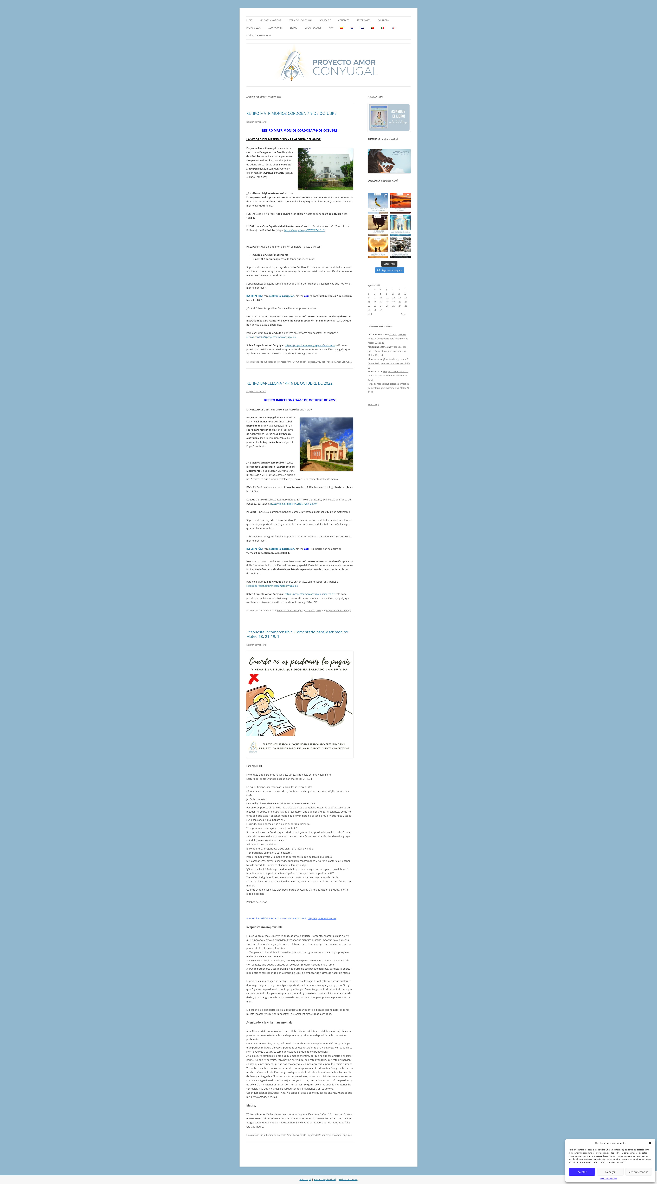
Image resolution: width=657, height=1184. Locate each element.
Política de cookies (608, 1178)
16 (375, 301)
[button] (650, 1143)
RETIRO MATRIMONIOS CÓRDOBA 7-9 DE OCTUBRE (291, 113)
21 (405, 301)
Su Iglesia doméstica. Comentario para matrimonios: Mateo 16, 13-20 (388, 375)
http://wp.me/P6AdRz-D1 (322, 918)
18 (387, 301)
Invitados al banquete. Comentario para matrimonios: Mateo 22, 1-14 (387, 351)
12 (393, 297)
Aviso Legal (373, 404)
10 (381, 297)
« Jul (370, 314)
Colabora (383, 20)
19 (393, 301)
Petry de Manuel (376, 383)
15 (369, 301)
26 (393, 305)
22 (369, 305)
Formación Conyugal (300, 20)
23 (375, 305)
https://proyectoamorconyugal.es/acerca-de (310, 345)
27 (399, 305)
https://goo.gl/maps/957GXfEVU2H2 (304, 230)
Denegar (610, 1172)
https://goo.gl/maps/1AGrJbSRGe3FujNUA (293, 503)
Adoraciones (275, 27)
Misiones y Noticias (270, 20)
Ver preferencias (638, 1172)
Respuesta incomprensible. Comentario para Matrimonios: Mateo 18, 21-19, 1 (297, 634)
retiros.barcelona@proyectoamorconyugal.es (272, 585)
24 (381, 305)
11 (387, 297)
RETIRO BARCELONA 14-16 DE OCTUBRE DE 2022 (289, 383)
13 (399, 297)
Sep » (404, 314)
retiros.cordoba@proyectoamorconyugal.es (271, 337)
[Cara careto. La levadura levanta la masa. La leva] (400, 203)
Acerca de (325, 20)
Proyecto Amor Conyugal (289, 361)
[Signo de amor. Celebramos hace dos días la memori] (378, 225)
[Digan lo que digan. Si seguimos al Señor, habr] (400, 225)
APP (331, 27)
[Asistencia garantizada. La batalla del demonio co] (400, 247)
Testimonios (363, 20)
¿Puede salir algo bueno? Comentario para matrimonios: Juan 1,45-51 (389, 363)
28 (405, 305)
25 (387, 305)
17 (381, 301)
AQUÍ (395, 138)
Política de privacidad (258, 35)
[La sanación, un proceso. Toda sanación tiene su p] (378, 203)
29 (369, 309)
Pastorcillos (253, 27)
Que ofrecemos (313, 27)
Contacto (343, 20)
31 (381, 309)
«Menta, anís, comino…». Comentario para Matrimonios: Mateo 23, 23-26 (388, 338)
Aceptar (582, 1172)
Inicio (249, 20)
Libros (293, 27)
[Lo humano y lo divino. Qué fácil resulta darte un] (378, 247)
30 (375, 309)
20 (399, 301)
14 (405, 297)
